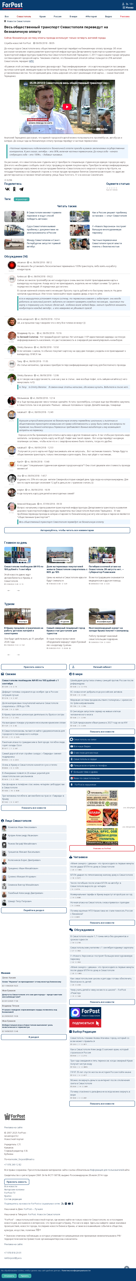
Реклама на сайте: (13, 1244)
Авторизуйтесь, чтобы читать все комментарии (67, 530)
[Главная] (12, 4)
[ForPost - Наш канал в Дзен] (74, 1203)
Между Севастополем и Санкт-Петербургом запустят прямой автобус (44, 243)
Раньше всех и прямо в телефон (90, 765)
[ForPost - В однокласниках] (72, 1203)
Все (6, 16)
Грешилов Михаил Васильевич (24, 851)
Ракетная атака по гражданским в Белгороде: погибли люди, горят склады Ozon (33, 744)
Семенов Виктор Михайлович (23, 884)
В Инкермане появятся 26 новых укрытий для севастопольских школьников (25, 775)
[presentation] (9, 590)
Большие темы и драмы (86, 772)
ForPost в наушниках (85, 784)
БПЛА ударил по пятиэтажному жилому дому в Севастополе (101, 874)
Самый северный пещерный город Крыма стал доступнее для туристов (66, 631)
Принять (25, 1276)
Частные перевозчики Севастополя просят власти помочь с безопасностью (107, 243)
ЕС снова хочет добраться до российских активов (96, 691)
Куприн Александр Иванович (23, 835)
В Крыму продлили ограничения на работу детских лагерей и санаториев (23, 631)
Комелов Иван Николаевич (22, 827)
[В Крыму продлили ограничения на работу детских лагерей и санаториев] (17, 609)
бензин (23, 560)
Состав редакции (13, 1199)
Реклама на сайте (13, 1127)
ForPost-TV (9, 1192)
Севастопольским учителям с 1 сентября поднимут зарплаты (101, 947)
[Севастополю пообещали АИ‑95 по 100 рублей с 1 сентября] (17, 548)
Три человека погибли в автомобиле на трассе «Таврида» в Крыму (33, 797)
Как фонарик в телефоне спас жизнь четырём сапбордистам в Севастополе (33, 786)
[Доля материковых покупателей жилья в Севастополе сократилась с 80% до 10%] (60, 548)
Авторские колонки (14, 1189)
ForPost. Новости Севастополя (44, 1214)
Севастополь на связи (84, 739)
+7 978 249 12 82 (12, 1164)
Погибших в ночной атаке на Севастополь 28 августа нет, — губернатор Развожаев (106, 569)
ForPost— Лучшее (33, 1209)
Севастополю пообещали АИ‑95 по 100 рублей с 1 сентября (23, 568)
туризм (65, 621)
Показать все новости (34, 807)
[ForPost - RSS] (62, 1203)
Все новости (10, 1186)
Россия (57, 16)
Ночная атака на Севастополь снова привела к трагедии (99, 902)
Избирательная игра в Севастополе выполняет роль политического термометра (27, 973)
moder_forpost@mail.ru (22, 1159)
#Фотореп (91, 16)
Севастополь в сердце (85, 759)
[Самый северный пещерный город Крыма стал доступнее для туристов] (60, 609)
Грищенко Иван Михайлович (23, 868)
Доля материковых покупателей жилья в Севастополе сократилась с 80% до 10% (67, 569)
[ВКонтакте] (7, 189)
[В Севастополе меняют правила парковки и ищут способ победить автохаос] (14, 212)
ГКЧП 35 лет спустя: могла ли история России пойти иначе (100, 1072)
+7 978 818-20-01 (13, 1252)
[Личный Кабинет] (124, 4)
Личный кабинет (102, 667)
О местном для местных (86, 753)
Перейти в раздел (34, 910)
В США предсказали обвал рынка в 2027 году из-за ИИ (98, 722)
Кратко (8, 1195)
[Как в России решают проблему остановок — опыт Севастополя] (80, 212)
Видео (108, 16)
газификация (105, 621)
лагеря (23, 621)
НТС (31, 61)
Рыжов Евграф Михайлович (22, 843)
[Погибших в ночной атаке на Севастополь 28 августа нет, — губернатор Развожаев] (102, 548)
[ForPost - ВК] (65, 1203)
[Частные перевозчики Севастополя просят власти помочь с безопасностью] (80, 240)
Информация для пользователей (107, 1169)
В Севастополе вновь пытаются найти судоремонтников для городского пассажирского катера (33, 732)
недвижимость (61, 560)
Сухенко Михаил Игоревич (22, 876)
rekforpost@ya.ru (13, 1258)
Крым (42, 16)
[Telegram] (21, 189)
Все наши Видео (82, 746)
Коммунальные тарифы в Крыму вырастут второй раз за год (101, 894)
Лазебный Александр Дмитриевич (25, 893)
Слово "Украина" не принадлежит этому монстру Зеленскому (31, 929)
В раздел (34, 983)
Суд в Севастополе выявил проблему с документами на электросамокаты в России (42, 229)
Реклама (124, 16)
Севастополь (24, 16)
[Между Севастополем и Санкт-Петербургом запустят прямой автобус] (14, 240)
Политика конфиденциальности (76, 1270)
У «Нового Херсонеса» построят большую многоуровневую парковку (109, 229)
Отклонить (9, 1276)
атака (109, 560)
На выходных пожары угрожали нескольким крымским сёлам (33, 722)
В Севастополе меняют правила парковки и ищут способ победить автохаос (44, 215)
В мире (73, 16)
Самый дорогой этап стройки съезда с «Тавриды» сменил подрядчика (31, 755)
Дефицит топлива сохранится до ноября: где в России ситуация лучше (30, 693)
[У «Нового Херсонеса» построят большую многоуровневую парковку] (80, 226)
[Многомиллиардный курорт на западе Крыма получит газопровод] (102, 609)
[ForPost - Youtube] (69, 1203)
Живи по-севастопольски (87, 778)
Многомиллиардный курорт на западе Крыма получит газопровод (108, 629)
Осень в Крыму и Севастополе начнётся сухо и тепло (29, 764)
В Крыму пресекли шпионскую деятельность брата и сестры (33, 714)
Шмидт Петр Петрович (20, 901)
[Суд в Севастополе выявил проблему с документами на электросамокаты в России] (14, 226)
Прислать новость (34, 667)
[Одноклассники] (14, 189)
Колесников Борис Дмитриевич (24, 860)
